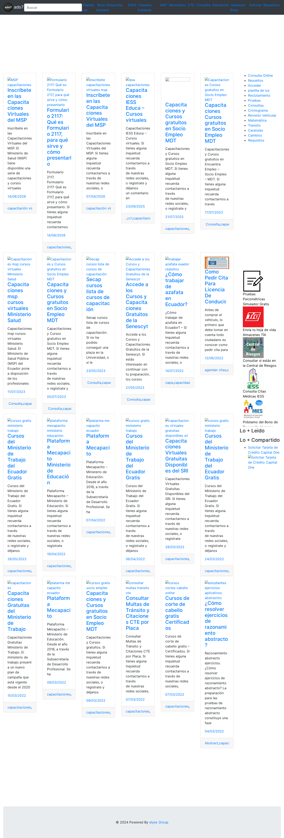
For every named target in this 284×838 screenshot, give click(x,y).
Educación (220, 5)
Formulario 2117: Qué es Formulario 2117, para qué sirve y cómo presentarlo (59, 137)
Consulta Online (260, 75)
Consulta (203, 5)
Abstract (211, 743)
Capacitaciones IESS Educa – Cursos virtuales (136, 105)
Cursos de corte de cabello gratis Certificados (177, 613)
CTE (191, 5)
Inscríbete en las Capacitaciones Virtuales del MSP (19, 105)
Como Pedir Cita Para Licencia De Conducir (216, 287)
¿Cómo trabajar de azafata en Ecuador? (176, 289)
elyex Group (158, 822)
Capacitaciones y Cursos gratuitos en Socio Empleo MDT (176, 123)
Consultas (256, 105)
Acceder (254, 85)
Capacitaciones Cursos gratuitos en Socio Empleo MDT (215, 123)
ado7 (17, 7)
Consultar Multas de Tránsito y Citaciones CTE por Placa (137, 613)
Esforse (255, 5)
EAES (132, 5)
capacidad (182, 382)
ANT (163, 5)
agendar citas (215, 370)
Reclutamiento (259, 95)
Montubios (177, 5)
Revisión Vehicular (262, 115)
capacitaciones (59, 247)
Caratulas (255, 130)
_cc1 (129, 218)
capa (169, 382)
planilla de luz (259, 90)
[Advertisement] (124, 44)
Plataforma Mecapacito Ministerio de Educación (58, 462)
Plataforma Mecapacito (98, 445)
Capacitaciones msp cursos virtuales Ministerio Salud (19, 302)
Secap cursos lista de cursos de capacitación (98, 294)
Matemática (257, 120)
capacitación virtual (23, 208)
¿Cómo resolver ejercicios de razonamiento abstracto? (216, 624)
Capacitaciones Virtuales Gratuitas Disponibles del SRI (176, 456)
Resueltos (255, 80)
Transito (254, 125)
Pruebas (254, 100)
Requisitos (271, 5)
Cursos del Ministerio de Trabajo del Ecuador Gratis (19, 457)
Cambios (255, 135)
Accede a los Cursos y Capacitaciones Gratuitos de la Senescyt (137, 305)
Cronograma (258, 110)
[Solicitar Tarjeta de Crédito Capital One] (264, 462)
